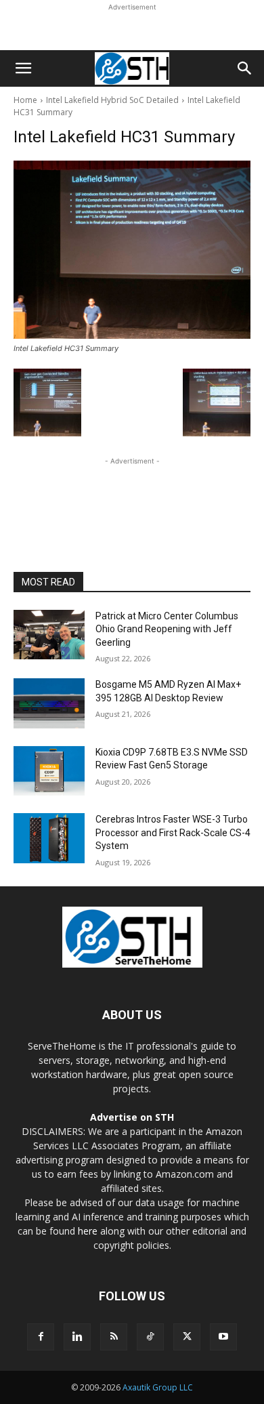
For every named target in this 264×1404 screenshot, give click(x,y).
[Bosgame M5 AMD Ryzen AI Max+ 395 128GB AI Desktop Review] (49, 703)
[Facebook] (40, 1336)
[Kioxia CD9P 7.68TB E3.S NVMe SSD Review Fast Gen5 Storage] (49, 771)
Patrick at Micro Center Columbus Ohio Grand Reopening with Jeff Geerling (166, 629)
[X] (186, 1336)
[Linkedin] (77, 1336)
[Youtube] (223, 1336)
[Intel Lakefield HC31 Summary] (132, 250)
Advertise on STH (132, 1117)
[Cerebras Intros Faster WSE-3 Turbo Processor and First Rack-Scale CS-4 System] (49, 838)
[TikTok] (150, 1336)
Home (25, 100)
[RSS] (113, 1336)
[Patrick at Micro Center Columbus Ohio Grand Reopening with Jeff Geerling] (49, 635)
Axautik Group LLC (158, 1387)
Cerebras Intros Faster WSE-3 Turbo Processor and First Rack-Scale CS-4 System (172, 832)
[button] (23, 68)
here (87, 1230)
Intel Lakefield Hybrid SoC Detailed (112, 100)
